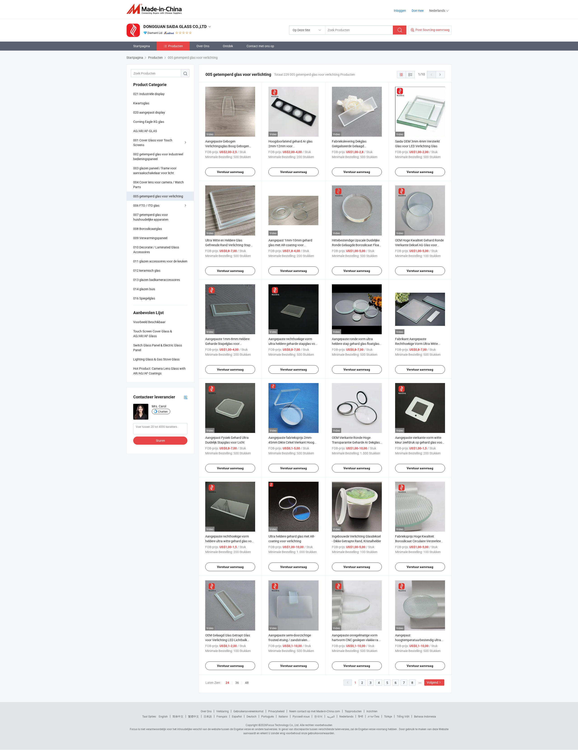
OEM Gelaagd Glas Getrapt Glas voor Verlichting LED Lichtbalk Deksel (227, 640)
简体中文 (177, 716)
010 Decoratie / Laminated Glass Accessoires (156, 249)
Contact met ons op (260, 46)
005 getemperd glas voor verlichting (158, 196)
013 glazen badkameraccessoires (156, 280)
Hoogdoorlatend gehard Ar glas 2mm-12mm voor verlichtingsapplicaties (290, 146)
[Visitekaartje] (185, 397)
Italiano (283, 716)
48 (247, 682)
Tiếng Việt (403, 716)
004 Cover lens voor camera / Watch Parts (158, 184)
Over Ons (202, 46)
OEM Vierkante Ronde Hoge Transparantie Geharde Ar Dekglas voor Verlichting (356, 442)
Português (267, 716)
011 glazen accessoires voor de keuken (160, 261)
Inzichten (372, 711)
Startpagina (141, 46)
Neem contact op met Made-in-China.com (314, 711)
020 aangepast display (149, 112)
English (163, 716)
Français (222, 716)
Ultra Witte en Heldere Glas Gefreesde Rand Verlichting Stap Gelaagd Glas (227, 245)
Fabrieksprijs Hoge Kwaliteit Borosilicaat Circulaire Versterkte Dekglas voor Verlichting (418, 541)
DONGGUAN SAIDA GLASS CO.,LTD (175, 26)
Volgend (432, 682)
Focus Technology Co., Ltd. (283, 725)
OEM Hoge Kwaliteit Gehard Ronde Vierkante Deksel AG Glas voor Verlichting (419, 245)
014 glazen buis (144, 289)
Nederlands (346, 716)
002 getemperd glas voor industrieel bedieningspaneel (158, 156)
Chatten (163, 411)
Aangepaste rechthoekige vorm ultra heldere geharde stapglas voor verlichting (293, 343)
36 (237, 682)
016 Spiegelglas (144, 298)
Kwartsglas (141, 103)
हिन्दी (360, 716)
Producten (175, 46)
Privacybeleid (276, 711)
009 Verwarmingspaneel (150, 238)
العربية (331, 716)
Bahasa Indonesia (425, 716)
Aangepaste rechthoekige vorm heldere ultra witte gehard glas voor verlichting (229, 541)
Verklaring (222, 711)
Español (237, 716)
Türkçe (388, 716)
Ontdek (228, 46)
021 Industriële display (149, 94)
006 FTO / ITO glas (146, 205)
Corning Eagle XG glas (148, 121)
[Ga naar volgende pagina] (440, 74)
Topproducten (353, 711)
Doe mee (418, 10)
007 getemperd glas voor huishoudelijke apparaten (150, 217)
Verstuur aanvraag (230, 172)
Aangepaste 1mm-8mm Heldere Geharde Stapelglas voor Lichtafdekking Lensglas (227, 343)
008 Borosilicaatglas (147, 229)
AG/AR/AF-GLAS (145, 131)
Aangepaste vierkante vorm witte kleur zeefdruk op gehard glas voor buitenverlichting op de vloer (419, 442)
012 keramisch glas (146, 270)
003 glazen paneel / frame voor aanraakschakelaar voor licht (155, 170)
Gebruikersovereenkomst (248, 711)
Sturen (160, 440)
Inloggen (400, 10)
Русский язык (301, 716)
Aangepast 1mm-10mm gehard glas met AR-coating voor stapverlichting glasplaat (290, 245)
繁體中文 (193, 716)
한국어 (318, 716)
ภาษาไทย (373, 716)
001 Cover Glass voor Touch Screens (152, 142)
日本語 (208, 716)
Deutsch (251, 716)
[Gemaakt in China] (155, 9)
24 (227, 683)
